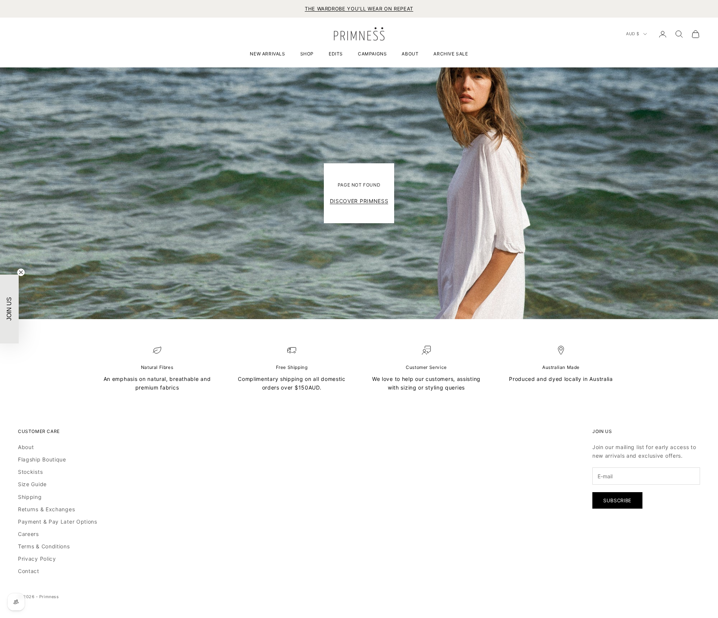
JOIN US (293, 383)
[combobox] (252, 330)
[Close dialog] (482, 212)
